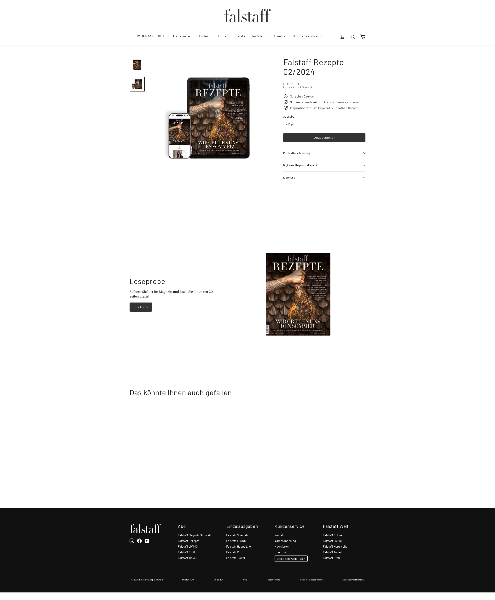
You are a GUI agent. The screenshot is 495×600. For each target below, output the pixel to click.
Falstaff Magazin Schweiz (195, 535)
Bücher (222, 36)
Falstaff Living (332, 541)
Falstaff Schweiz (334, 535)
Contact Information (353, 579)
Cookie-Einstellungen (311, 579)
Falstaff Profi (186, 552)
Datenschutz (273, 579)
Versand (307, 87)
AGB (245, 579)
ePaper (291, 124)
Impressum (188, 579)
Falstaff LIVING (188, 546)
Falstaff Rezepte (188, 541)
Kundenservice (306, 36)
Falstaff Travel (187, 558)
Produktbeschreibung (296, 153)
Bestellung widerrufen (291, 558)
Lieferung (289, 177)
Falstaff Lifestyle (250, 36)
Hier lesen (141, 307)
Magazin (180, 36)
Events (280, 36)
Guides (203, 36)
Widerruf (218, 579)
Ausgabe (288, 116)
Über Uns (281, 552)
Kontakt (280, 535)
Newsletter (282, 546)
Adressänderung (285, 541)
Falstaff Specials (237, 535)
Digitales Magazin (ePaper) (300, 165)
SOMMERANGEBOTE (149, 36)
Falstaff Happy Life (238, 546)
